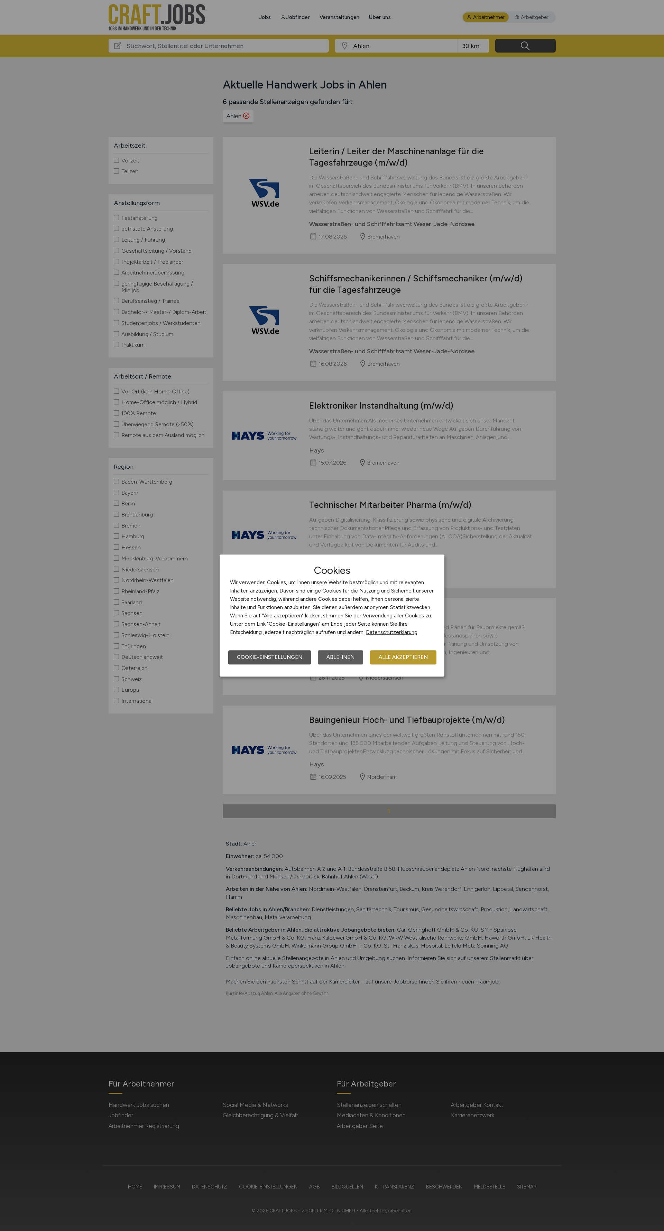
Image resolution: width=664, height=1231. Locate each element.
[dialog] (332, 615)
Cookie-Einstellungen (269, 657)
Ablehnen (340, 657)
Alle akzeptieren (403, 657)
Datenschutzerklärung (391, 632)
